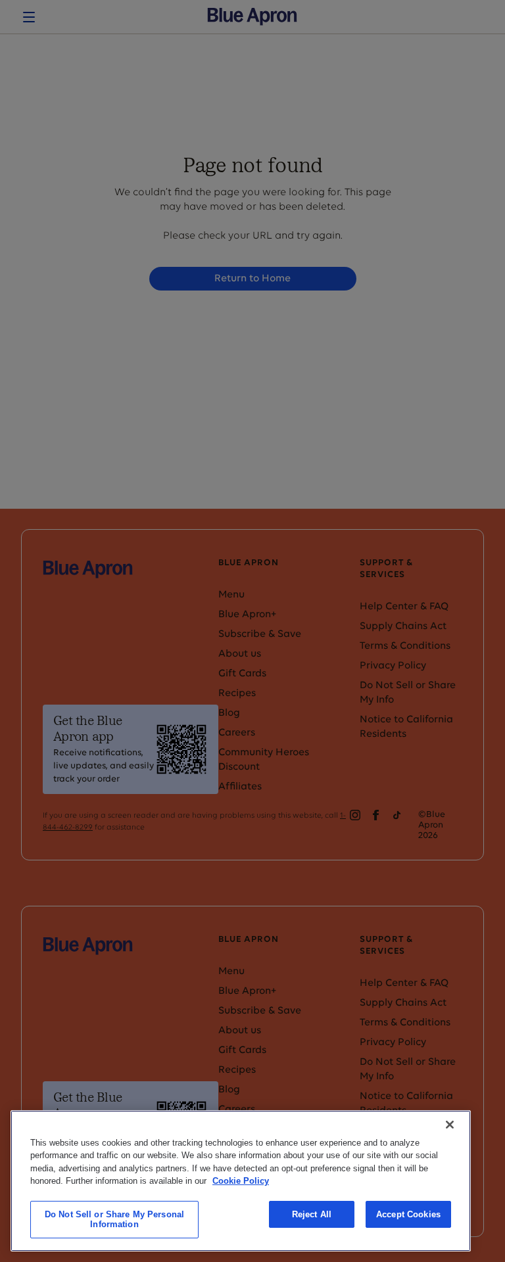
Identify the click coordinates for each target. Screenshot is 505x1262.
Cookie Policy (240, 1181)
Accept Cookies (408, 1214)
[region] (241, 1180)
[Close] (449, 1124)
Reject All (311, 1214)
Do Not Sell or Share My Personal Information (114, 1219)
